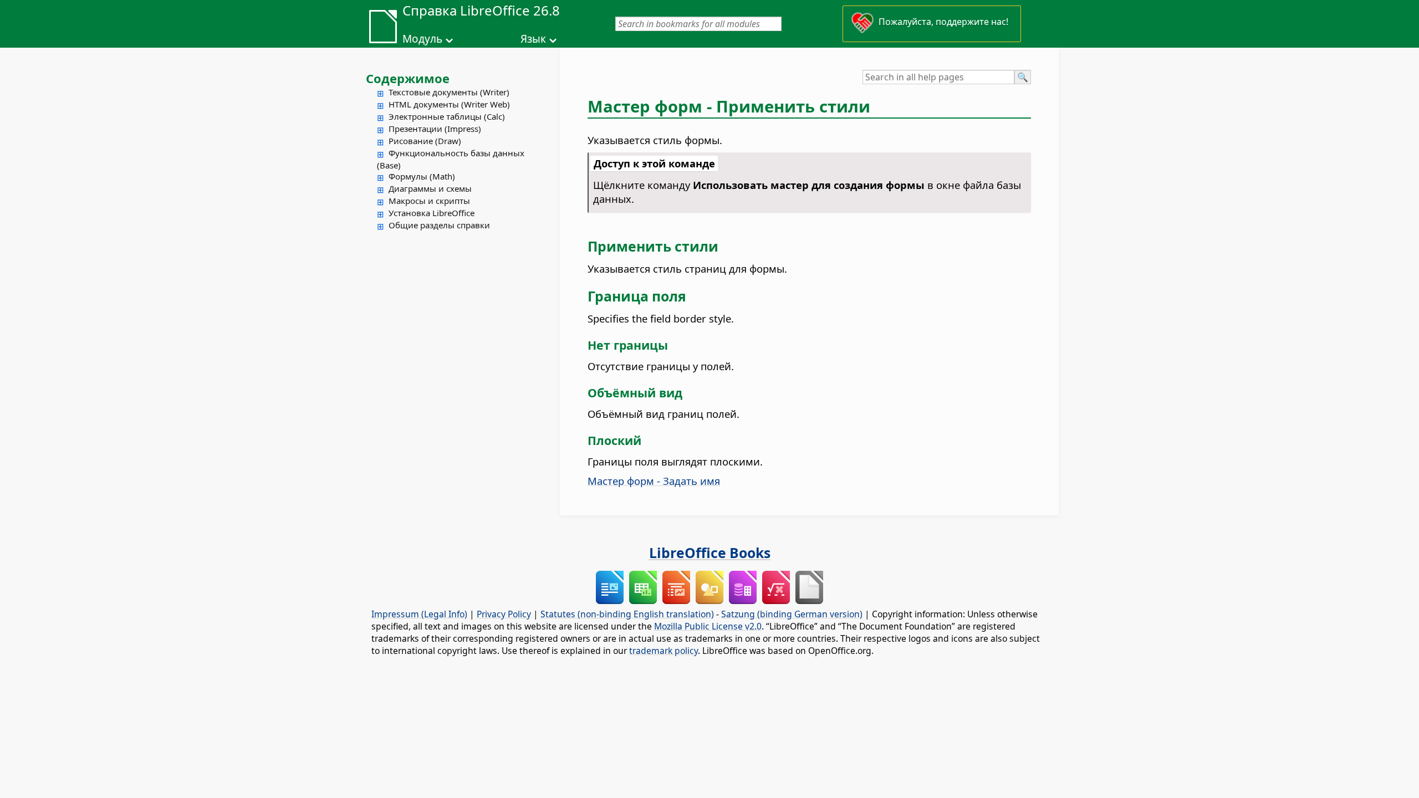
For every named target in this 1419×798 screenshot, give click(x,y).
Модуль (422, 39)
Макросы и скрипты (429, 200)
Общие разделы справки (439, 225)
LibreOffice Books (709, 552)
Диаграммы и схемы (430, 188)
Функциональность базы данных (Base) (450, 159)
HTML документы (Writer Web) (449, 104)
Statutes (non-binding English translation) (627, 614)
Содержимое (408, 78)
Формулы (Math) (422, 176)
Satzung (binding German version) (791, 614)
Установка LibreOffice (431, 212)
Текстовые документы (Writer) (449, 92)
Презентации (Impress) (435, 128)
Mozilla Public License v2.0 (708, 626)
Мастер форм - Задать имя (654, 481)
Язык (533, 39)
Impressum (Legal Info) (419, 614)
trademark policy (663, 650)
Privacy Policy (504, 614)
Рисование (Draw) (425, 140)
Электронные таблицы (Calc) (447, 116)
